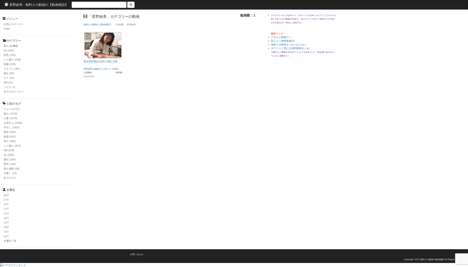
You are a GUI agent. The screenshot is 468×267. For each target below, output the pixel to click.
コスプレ (11, 68)
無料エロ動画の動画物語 (432, 259)
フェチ (9, 87)
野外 (10, 164)
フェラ (12, 109)
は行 (6, 217)
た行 (6, 208)
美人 (10, 141)
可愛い (10, 173)
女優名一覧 (10, 240)
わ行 (6, 236)
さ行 (6, 204)
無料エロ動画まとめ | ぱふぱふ (288, 44)
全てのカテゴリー (14, 91)
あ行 (6, 195)
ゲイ (9, 77)
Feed (7, 28)
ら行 (6, 231)
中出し (12, 127)
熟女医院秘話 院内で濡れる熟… (102, 61)
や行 (6, 227)
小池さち (106, 69)
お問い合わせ (136, 254)
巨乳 (10, 55)
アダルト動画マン (281, 37)
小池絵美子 (117, 69)
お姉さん (13, 122)
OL (9, 50)
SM (8, 82)
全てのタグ (10, 177)
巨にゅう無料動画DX (283, 40)
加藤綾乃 (97, 69)
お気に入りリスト (14, 24)
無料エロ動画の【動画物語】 (98, 24)
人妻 (10, 118)
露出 (9, 73)
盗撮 (10, 136)
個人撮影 (11, 168)
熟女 (10, 131)
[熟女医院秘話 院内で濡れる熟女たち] (103, 45)
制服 (10, 64)
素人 (6, 45)
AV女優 (119, 24)
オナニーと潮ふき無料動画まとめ (290, 48)
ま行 (6, 222)
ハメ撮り (12, 59)
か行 (6, 199)
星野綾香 (88, 69)
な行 (6, 213)
